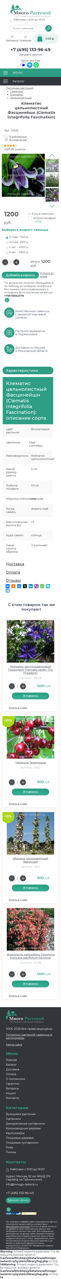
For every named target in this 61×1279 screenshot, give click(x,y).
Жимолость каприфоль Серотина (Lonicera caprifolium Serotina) (31, 956)
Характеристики (22, 370)
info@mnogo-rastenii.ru (22, 1184)
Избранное (12, 40)
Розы (9, 1147)
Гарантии (12, 1083)
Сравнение (25, 40)
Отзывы (13, 580)
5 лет (19, 247)
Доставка (15, 564)
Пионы (11, 1152)
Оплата (13, 572)
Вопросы (12, 1088)
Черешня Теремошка (30, 762)
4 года (19, 242)
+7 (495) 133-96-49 (30, 49)
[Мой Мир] (19, 586)
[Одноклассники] (13, 586)
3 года (19, 237)
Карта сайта (14, 1044)
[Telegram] (30, 66)
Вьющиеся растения (21, 1114)
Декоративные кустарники (25, 1123)
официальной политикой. (18, 1226)
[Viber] (36, 586)
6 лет (19, 252)
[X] (25, 586)
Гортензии (13, 1118)
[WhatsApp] (36, 66)
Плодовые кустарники (22, 1142)
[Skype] (48, 586)
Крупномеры (15, 1133)
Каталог (11, 1064)
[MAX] (23, 66)
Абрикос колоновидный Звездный (30, 860)
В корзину (30, 695)
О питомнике (15, 1079)
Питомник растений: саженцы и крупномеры (29, 1036)
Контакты (12, 1098)
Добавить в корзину (20, 275)
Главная (11, 1060)
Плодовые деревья (20, 1138)
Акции (11, 1093)
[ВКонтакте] (8, 586)
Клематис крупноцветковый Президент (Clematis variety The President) (30, 670)
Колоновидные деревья (23, 1128)
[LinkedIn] (31, 586)
